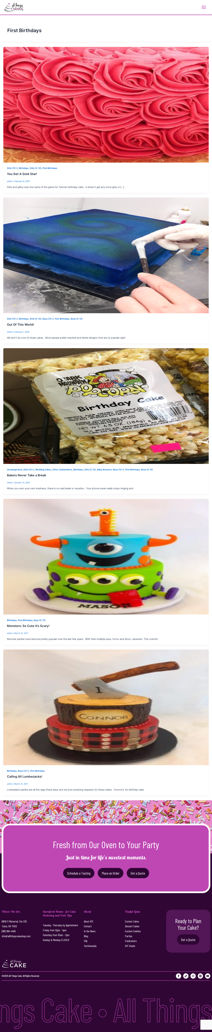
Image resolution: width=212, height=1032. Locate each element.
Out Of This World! (20, 324)
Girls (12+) (12, 168)
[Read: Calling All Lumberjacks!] (106, 707)
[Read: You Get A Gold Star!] (106, 104)
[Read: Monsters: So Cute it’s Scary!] (106, 556)
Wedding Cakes (43, 469)
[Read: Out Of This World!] (106, 255)
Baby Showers (104, 469)
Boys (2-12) (76, 319)
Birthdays (23, 168)
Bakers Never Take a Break (26, 475)
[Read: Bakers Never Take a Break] (106, 405)
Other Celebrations (62, 469)
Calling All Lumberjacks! (24, 776)
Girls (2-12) (35, 168)
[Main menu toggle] (203, 7)
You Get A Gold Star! (22, 174)
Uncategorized (14, 469)
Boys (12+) (48, 319)
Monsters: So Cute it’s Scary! (28, 626)
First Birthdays (50, 168)
